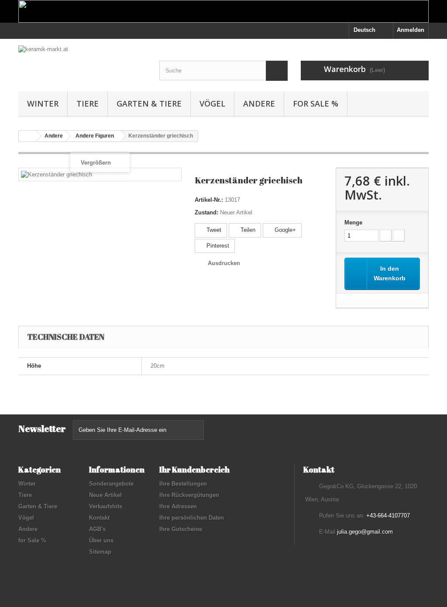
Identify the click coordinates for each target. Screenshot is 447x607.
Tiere (87, 103)
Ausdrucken (224, 263)
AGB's (97, 529)
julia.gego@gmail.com (365, 531)
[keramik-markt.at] (82, 59)
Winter (42, 103)
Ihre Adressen (178, 506)
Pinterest (217, 245)
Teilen (247, 230)
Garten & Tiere (149, 103)
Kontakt (99, 517)
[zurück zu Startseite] (27, 136)
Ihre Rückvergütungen (189, 495)
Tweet (213, 230)
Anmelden (410, 30)
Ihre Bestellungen (183, 483)
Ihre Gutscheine (180, 529)
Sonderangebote (111, 483)
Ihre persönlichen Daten (191, 517)
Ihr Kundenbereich (194, 469)
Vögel (212, 103)
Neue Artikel (105, 495)
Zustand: (206, 212)
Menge (353, 222)
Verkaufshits (105, 506)
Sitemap (100, 551)
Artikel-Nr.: (209, 200)
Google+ (284, 230)
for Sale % (315, 103)
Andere (259, 103)
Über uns (101, 540)
